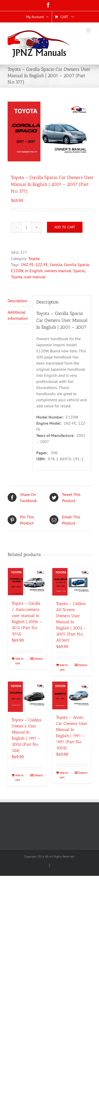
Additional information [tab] (18, 315)
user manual (35, 276)
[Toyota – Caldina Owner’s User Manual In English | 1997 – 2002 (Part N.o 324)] (27, 697)
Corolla (56, 264)
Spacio (79, 270)
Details (38, 658)
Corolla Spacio (76, 264)
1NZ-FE (27, 264)
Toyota (34, 258)
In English (34, 270)
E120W (17, 270)
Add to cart (64, 227)
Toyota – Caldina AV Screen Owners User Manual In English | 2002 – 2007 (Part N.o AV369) (71, 622)
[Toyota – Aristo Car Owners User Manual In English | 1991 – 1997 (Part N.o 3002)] (71, 695)
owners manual (57, 270)
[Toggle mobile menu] (88, 30)
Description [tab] (17, 300)
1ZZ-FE (42, 264)
